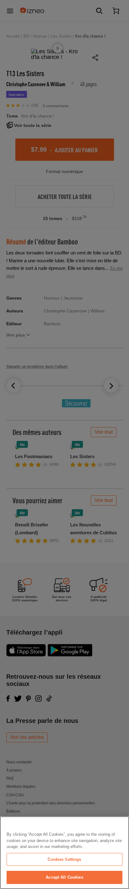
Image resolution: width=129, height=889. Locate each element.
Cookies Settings (64, 859)
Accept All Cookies (64, 877)
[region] (64, 852)
